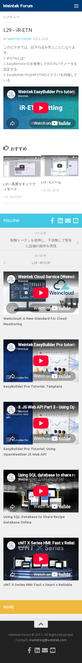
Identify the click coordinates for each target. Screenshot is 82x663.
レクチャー (11, 17)
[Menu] (76, 5)
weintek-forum (19, 38)
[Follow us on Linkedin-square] (60, 221)
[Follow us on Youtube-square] (76, 221)
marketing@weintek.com (48, 640)
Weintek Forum (18, 5)
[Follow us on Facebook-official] (52, 221)
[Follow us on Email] (68, 221)
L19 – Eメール (51, 182)
